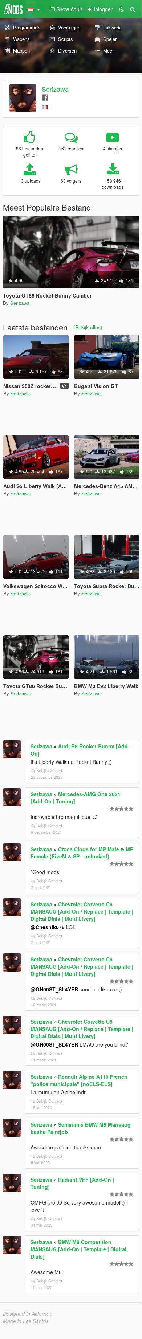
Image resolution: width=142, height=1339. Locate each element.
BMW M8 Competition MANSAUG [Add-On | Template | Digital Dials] (78, 1249)
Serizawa (55, 88)
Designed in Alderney (27, 1313)
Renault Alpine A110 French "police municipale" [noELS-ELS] (79, 1080)
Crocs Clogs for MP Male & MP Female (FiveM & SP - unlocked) (82, 852)
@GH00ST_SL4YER (54, 989)
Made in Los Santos (26, 1321)
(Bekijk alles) (87, 327)
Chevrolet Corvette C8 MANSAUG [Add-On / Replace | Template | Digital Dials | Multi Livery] (82, 911)
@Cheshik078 (48, 927)
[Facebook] (45, 97)
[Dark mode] (122, 9)
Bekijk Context (49, 770)
